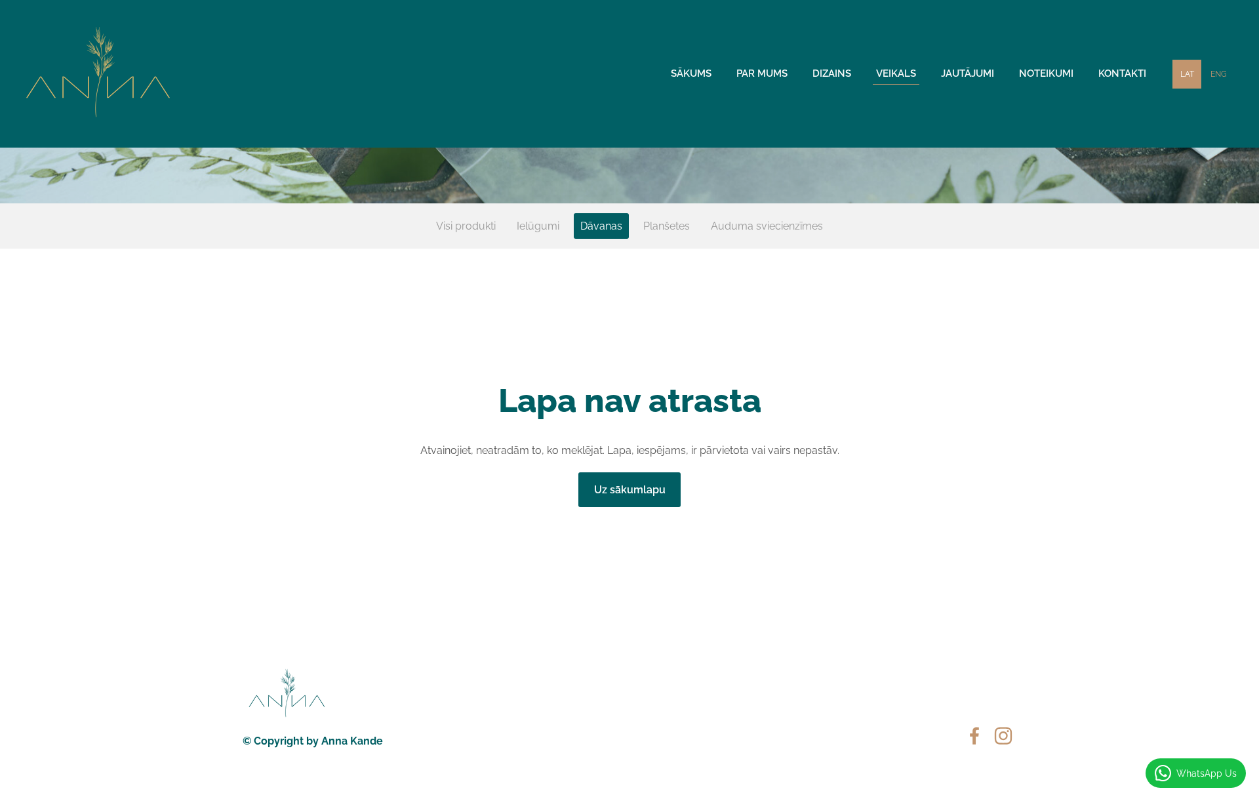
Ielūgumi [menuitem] (538, 226)
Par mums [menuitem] (762, 73)
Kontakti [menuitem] (1122, 73)
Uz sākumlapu (630, 489)
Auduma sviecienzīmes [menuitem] (767, 226)
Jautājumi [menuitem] (967, 73)
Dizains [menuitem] (831, 73)
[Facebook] (974, 735)
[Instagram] (1003, 735)
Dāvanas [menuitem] (601, 226)
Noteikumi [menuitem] (1046, 73)
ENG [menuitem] (1218, 74)
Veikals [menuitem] (896, 73)
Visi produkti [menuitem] (466, 226)
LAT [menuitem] (1187, 74)
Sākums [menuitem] (691, 73)
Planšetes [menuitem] (666, 226)
